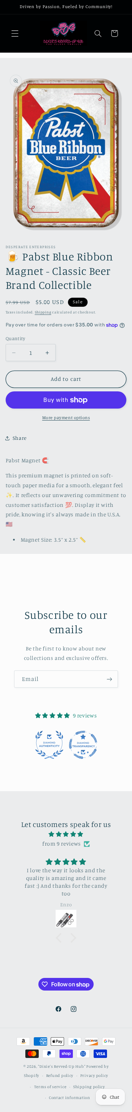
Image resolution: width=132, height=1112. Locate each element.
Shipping (43, 312)
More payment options (66, 417)
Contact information (69, 1097)
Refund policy (60, 1075)
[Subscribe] (109, 679)
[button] (15, 33)
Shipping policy (89, 1086)
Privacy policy (94, 1075)
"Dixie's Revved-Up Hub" (61, 1066)
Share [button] (20, 438)
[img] (66, 834)
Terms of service (50, 1086)
